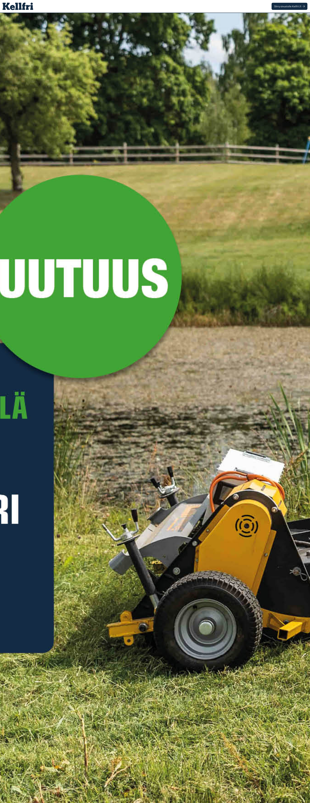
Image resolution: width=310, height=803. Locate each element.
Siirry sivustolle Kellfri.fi (287, 6)
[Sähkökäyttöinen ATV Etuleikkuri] (155, 408)
